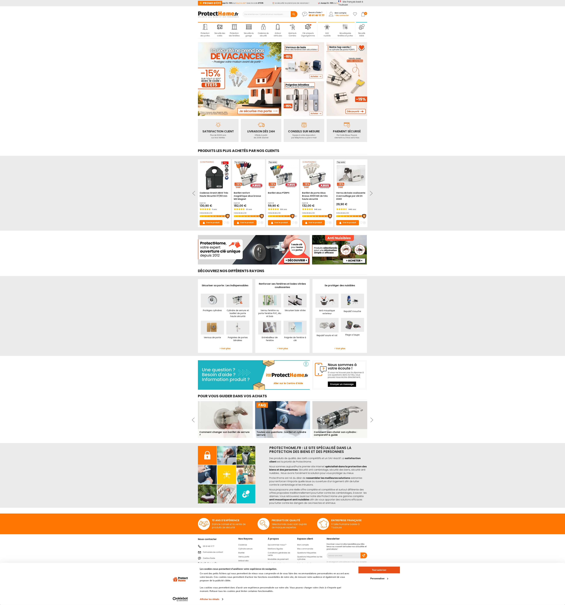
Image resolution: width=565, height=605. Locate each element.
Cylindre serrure (245, 548)
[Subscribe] (363, 555)
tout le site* (232, 3)
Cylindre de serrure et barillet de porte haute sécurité (238, 313)
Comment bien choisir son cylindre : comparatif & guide (335, 433)
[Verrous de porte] (212, 331)
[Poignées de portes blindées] (238, 331)
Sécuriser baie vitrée (295, 310)
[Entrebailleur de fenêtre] (270, 331)
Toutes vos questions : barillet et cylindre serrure (281, 433)
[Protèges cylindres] (212, 304)
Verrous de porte (212, 337)
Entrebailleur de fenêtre (270, 339)
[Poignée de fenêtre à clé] (295, 331)
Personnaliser (377, 578)
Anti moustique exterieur (327, 312)
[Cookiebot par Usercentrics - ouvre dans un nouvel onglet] (180, 599)
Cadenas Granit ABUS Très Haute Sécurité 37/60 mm (214, 194)
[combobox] (270, 14)
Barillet (241, 552)
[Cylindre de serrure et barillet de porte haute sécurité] (238, 304)
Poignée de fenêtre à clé (295, 339)
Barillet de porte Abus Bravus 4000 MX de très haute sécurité (315, 195)
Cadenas (242, 545)
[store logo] (218, 14)
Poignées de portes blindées (238, 339)
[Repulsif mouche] (352, 305)
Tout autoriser (379, 570)
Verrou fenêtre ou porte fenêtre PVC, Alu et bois (269, 313)
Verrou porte (243, 556)
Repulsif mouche (352, 311)
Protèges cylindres (212, 310)
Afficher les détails (209, 599)
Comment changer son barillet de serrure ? (224, 433)
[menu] (257, 30)
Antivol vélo (243, 560)
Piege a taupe (352, 334)
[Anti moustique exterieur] (327, 304)
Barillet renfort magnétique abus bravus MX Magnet (247, 195)
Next (371, 193)
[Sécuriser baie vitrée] (295, 304)
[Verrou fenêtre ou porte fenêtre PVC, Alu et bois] (270, 304)
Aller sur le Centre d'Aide (288, 383)
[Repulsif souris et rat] (327, 329)
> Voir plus (225, 348)
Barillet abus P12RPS (278, 192)
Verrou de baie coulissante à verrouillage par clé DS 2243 (350, 195)
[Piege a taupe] (352, 328)
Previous (194, 193)
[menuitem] (205, 30)
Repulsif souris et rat (327, 335)
